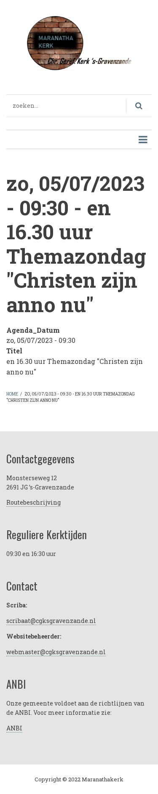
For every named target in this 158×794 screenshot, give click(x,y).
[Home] (79, 42)
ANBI (14, 728)
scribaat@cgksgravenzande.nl (51, 621)
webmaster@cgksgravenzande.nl (56, 652)
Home (12, 394)
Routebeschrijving (33, 502)
